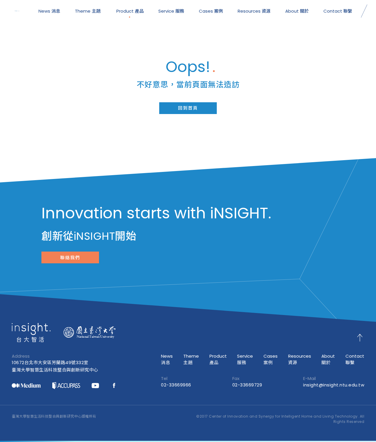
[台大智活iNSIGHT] (17, 11)
